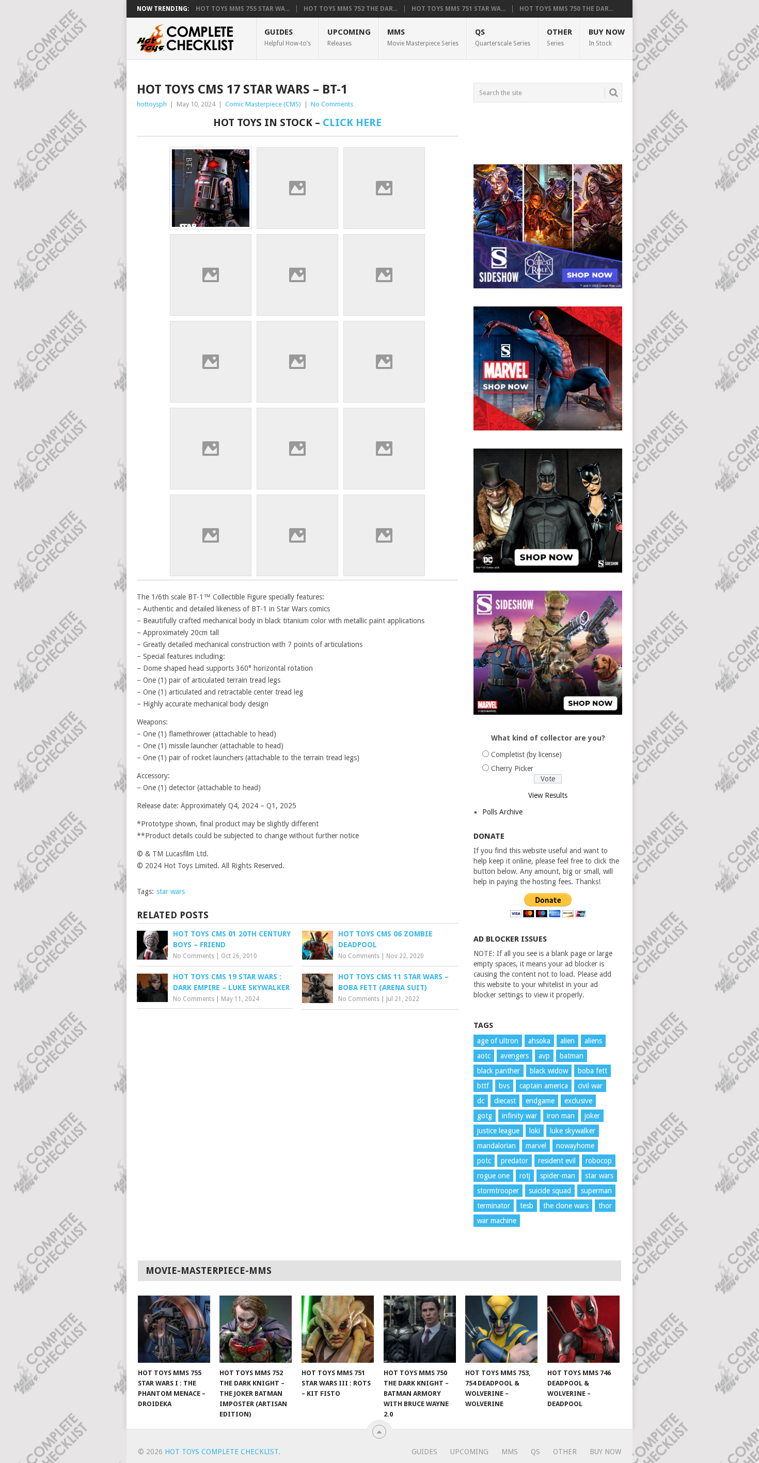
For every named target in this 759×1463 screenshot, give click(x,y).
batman (571, 1056)
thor (605, 1206)
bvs (504, 1086)
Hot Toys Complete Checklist (221, 1451)
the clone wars (566, 1206)
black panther (498, 1071)
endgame (540, 1101)
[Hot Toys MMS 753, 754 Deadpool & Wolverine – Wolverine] (501, 1329)
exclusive (578, 1101)
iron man (561, 1116)
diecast (505, 1101)
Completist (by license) (526, 754)
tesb (526, 1206)
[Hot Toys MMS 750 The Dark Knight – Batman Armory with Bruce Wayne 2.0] (420, 1329)
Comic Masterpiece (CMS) (263, 104)
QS (502, 37)
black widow (549, 1071)
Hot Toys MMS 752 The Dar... (351, 8)
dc (480, 1101)
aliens (593, 1041)
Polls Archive (502, 812)
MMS (422, 37)
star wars (170, 891)
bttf (483, 1086)
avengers (514, 1056)
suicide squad (550, 1191)
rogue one (493, 1176)
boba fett (592, 1071)
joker (592, 1116)
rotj (524, 1176)
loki (534, 1131)
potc (484, 1161)
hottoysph (152, 104)
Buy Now (607, 37)
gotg (484, 1116)
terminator (493, 1206)
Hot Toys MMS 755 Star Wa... (243, 8)
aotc (484, 1056)
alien (567, 1041)
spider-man (557, 1176)
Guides (287, 37)
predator (514, 1161)
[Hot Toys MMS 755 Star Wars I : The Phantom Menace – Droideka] (174, 1329)
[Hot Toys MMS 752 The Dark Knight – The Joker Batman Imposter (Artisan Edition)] (255, 1329)
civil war (590, 1086)
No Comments (332, 104)
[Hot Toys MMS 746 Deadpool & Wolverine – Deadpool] (583, 1329)
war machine (496, 1220)
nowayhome (575, 1146)
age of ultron (497, 1041)
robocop (599, 1161)
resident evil (557, 1161)
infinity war (519, 1116)
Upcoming (349, 37)
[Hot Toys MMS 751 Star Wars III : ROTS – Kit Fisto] (338, 1329)
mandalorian (496, 1146)
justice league (498, 1131)
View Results (547, 795)
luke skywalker (572, 1131)
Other (559, 37)
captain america (543, 1086)
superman (596, 1191)
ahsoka (539, 1041)
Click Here (352, 122)
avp (544, 1056)
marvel (536, 1146)
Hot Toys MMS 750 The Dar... (566, 8)
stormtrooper (498, 1191)
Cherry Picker (512, 768)
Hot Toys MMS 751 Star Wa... (458, 8)
